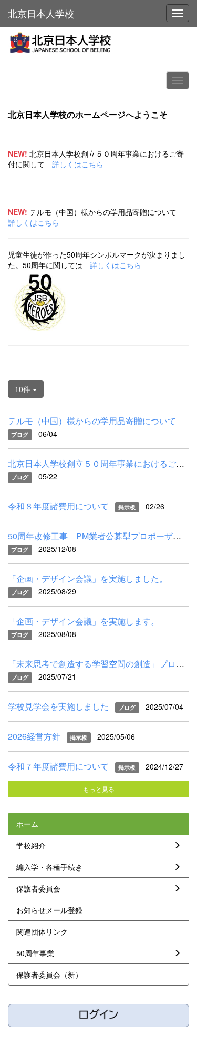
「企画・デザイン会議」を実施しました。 (88, 578)
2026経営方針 (34, 736)
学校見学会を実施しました (58, 706)
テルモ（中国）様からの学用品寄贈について (92, 421)
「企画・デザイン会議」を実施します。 (83, 621)
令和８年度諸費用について (58, 506)
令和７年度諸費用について (58, 766)
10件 (24, 389)
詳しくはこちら (77, 164)
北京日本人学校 (41, 13)
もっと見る (99, 788)
